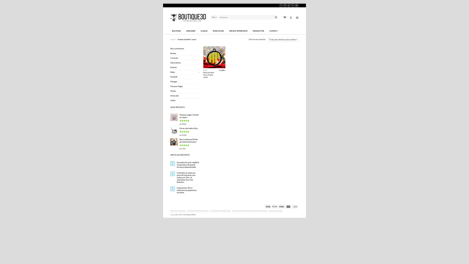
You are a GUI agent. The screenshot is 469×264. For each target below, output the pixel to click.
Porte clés (174, 95)
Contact (273, 31)
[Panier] (297, 17)
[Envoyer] (276, 17)
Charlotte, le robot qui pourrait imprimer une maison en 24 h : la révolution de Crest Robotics (186, 177)
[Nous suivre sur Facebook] (281, 5)
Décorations (175, 62)
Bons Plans (218, 31)
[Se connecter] (291, 17)
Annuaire (190, 31)
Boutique (176, 31)
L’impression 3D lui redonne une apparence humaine (187, 190)
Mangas (173, 81)
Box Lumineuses (177, 48)
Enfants (173, 67)
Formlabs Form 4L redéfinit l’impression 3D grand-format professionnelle (188, 164)
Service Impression (238, 31)
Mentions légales (178, 211)
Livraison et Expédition (220, 211)
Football (173, 77)
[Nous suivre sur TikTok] (289, 5)
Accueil (172, 39)
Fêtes (172, 72)
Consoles (174, 58)
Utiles (172, 100)
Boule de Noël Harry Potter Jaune (208, 75)
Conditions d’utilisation (198, 211)
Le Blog (204, 31)
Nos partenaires (275, 211)
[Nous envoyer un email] (296, 5)
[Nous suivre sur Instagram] (285, 5)
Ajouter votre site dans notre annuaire (249, 211)
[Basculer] (199, 72)
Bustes (173, 53)
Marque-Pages (176, 86)
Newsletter (258, 31)
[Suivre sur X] (293, 5)
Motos (173, 91)
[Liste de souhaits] (285, 17)
